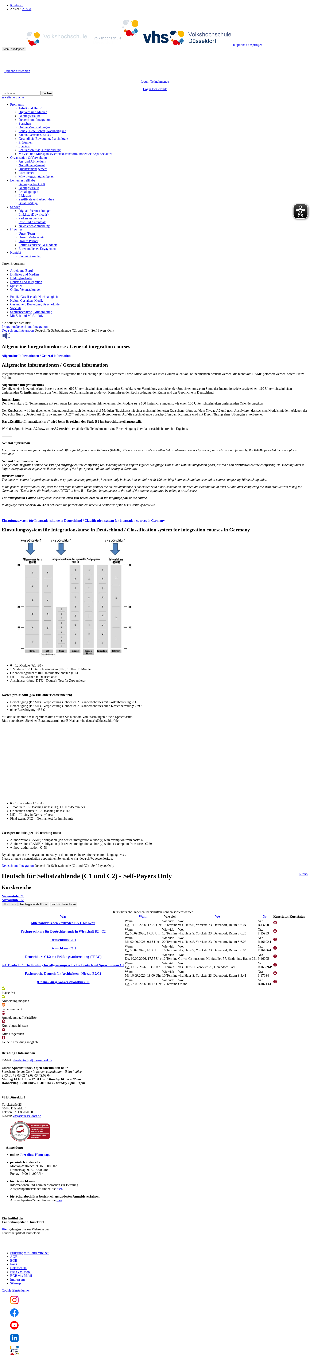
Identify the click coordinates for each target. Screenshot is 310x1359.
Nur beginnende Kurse (33, 904)
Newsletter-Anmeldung (34, 226)
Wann (143, 916)
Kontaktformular (30, 256)
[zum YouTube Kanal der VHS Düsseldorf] (14, 1328)
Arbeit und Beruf (30, 108)
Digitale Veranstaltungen (35, 210)
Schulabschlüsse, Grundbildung (40, 150)
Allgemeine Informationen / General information (36, 356)
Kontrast (16, 5)
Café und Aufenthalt (32, 222)
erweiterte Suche (13, 97)
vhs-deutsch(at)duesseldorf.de (32, 1060)
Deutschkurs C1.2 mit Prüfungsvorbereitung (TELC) (63, 956)
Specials (24, 146)
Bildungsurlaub (29, 188)
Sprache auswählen (17, 71)
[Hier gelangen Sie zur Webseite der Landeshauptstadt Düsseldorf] (31, 1245)
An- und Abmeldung (32, 161)
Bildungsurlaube (29, 116)
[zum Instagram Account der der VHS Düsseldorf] (14, 1303)
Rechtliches (26, 173)
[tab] (155, 356)
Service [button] (15, 207)
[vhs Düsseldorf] (117, 45)
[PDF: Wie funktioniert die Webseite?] (5, 57)
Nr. (265, 916)
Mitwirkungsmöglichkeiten (36, 176)
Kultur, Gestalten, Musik (35, 135)
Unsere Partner (28, 241)
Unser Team (27, 233)
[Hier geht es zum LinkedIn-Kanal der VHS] (14, 1341)
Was (63, 916)
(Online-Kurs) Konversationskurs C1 (63, 982)
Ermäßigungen (28, 192)
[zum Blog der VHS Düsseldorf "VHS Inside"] (14, 1353)
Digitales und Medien (33, 112)
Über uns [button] (16, 229)
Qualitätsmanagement (33, 169)
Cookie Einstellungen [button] (16, 1290)
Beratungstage (28, 203)
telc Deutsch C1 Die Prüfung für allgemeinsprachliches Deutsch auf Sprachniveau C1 (63, 965)
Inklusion (25, 195)
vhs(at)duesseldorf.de (27, 1116)
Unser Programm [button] (13, 263)
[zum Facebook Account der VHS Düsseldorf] (14, 1315)
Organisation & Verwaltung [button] (28, 157)
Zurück (303, 874)
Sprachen (25, 123)
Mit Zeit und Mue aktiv (26, 315)
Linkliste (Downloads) (34, 214)
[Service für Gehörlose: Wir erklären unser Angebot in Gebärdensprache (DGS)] (5, 66)
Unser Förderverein (31, 237)
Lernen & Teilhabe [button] (22, 180)
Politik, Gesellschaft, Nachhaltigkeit (42, 131)
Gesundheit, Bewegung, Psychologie (43, 138)
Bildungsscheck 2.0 (32, 184)
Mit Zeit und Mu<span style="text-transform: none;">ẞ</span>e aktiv (65, 154)
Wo (217, 916)
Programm (9, 326)
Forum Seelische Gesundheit (38, 245)
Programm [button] (17, 104)
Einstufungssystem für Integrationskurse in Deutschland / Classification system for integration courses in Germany (83, 520)
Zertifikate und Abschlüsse (36, 199)
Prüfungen (25, 142)
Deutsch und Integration (35, 119)
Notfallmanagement (32, 165)
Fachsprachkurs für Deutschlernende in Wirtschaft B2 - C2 (63, 931)
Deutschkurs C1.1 (63, 940)
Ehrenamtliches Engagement (38, 248)
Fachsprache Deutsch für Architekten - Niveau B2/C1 (63, 973)
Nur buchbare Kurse (63, 904)
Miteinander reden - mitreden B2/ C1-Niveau (63, 923)
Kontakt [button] (15, 252)
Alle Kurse (9, 904)
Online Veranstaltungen (34, 127)
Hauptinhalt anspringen (247, 45)
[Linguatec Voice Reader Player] (16, 335)
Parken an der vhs (30, 218)
